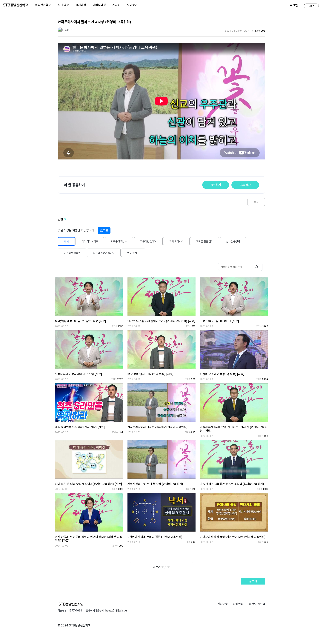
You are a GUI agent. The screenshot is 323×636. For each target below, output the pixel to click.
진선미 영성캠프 (72, 253)
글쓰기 (253, 581)
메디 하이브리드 (90, 241)
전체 (66, 241)
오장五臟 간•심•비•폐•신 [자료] (219, 321)
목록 (256, 201)
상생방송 (238, 604)
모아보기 (132, 5)
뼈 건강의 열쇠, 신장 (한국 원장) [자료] (150, 374)
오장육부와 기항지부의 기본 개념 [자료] (78, 374)
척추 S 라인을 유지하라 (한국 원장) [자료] (80, 427)
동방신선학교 (43, 5)
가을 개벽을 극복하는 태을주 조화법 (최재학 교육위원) (232, 484)
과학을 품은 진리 (204, 241)
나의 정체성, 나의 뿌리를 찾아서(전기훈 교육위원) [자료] (88, 484)
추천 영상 (63, 5)
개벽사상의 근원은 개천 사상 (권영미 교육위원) (155, 484)
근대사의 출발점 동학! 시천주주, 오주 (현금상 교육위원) (232, 537)
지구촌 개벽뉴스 (119, 241)
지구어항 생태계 (148, 241)
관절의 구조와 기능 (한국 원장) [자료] (222, 374)
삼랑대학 (222, 604)
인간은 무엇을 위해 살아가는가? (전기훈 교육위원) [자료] (161, 321)
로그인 (104, 230)
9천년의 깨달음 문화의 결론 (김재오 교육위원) (154, 537)
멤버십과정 (99, 5)
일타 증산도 (133, 253)
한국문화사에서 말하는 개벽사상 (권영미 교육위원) (157, 427)
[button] (311, 6)
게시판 (116, 5)
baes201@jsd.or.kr (116, 610)
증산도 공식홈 (257, 604)
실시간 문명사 (233, 241)
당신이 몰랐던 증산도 (103, 253)
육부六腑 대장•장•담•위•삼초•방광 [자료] (80, 321)
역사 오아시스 (176, 241)
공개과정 (81, 5)
